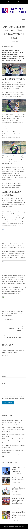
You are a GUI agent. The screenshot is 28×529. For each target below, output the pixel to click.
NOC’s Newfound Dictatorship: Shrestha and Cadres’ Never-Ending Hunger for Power (13, 440)
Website (4, 390)
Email (4, 383)
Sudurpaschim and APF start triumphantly (16, 328)
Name (4, 376)
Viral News (14, 526)
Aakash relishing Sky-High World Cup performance (19, 469)
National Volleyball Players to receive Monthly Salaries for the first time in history (18, 501)
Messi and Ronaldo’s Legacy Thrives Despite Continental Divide (18, 514)
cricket (11, 319)
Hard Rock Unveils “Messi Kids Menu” (18, 479)
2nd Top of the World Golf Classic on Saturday (18, 490)
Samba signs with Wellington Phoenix (12, 425)
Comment (5, 355)
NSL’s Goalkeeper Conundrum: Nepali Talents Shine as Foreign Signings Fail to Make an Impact (13, 429)
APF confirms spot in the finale (12, 336)
